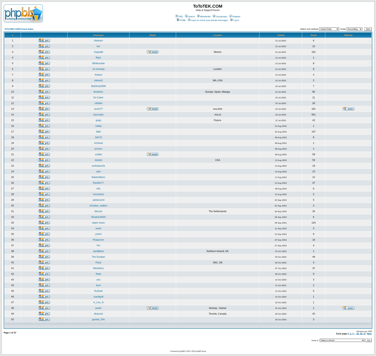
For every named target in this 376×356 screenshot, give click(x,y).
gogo (98, 120)
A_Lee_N (98, 302)
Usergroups (221, 16)
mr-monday (98, 69)
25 (357, 333)
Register (236, 16)
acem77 (98, 109)
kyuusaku (98, 114)
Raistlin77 (98, 183)
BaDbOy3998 (98, 86)
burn (98, 285)
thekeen (98, 40)
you (98, 279)
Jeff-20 (98, 137)
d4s (98, 188)
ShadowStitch (98, 217)
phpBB (182, 351)
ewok (98, 228)
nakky (98, 126)
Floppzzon (98, 239)
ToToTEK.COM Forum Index (19, 29)
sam (98, 171)
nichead (98, 143)
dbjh (98, 131)
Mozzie (98, 211)
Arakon (98, 74)
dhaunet (98, 313)
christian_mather (98, 205)
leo (98, 46)
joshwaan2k (98, 165)
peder (98, 308)
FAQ (180, 16)
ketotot (98, 160)
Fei (98, 245)
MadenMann (98, 177)
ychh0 (98, 234)
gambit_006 (98, 319)
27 (364, 333)
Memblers (98, 268)
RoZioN (98, 291)
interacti (98, 80)
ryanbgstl (98, 296)
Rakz (98, 274)
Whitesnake (98, 63)
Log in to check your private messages (209, 20)
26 (361, 333)
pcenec (98, 148)
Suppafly (98, 52)
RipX (98, 57)
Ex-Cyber (98, 97)
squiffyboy (98, 251)
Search (191, 16)
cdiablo (98, 103)
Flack (98, 262)
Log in (236, 20)
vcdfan (98, 154)
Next (369, 333)
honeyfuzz (98, 194)
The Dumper (98, 257)
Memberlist (205, 16)
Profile (183, 20)
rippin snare (98, 222)
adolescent (98, 200)
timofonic (98, 91)
